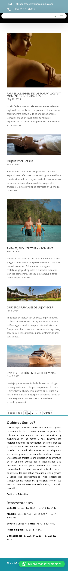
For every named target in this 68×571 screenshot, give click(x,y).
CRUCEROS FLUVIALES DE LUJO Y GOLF (30, 307)
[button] (42, 564)
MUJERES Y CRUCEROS (20, 161)
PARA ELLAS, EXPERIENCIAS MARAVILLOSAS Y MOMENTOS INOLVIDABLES (34, 95)
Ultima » (47, 412)
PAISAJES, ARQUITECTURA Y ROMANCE (30, 248)
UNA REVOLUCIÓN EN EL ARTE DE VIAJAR (31, 373)
